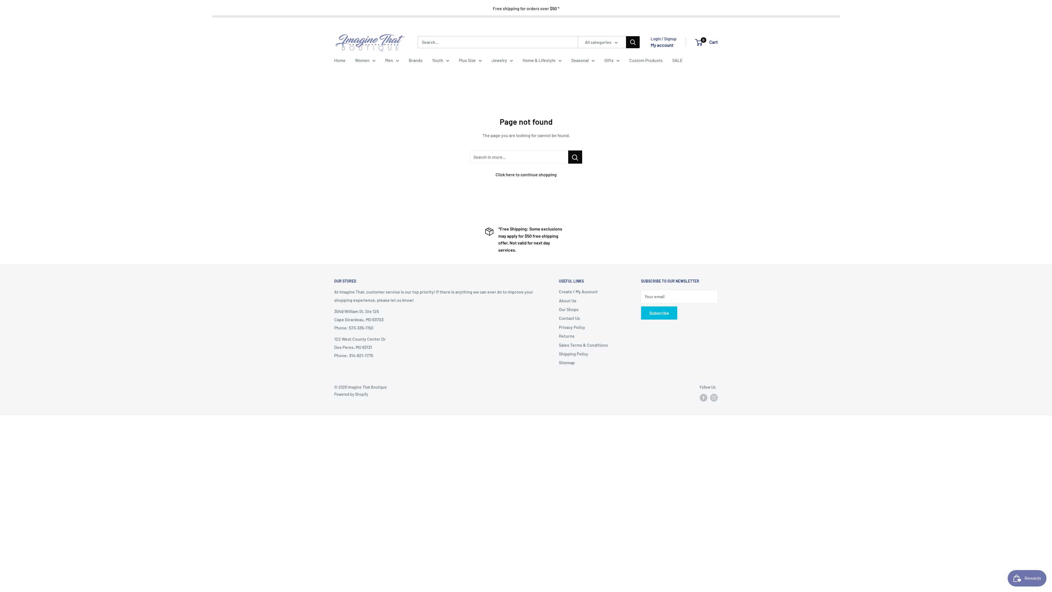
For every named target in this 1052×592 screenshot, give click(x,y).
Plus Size (467, 60)
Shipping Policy (573, 353)
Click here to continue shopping (526, 174)
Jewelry (499, 60)
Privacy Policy (572, 327)
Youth (437, 60)
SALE (677, 60)
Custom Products (646, 60)
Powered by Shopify (351, 394)
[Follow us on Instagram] (714, 398)
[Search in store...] (575, 157)
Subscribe (659, 312)
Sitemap (567, 362)
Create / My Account (578, 291)
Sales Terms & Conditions (583, 345)
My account (662, 45)
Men (389, 60)
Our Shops (569, 309)
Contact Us (569, 318)
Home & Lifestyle (539, 60)
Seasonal (580, 60)
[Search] (633, 42)
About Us (567, 300)
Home (339, 60)
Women (362, 60)
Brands (415, 60)
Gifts (609, 60)
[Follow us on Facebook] (703, 398)
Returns (566, 335)
